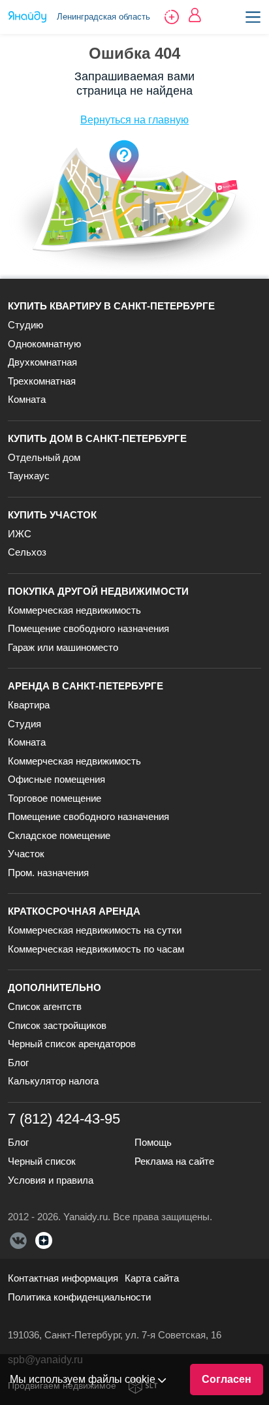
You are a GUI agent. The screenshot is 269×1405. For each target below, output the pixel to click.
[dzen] (43, 1240)
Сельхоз (27, 552)
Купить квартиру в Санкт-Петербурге (111, 305)
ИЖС (19, 533)
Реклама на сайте (174, 1161)
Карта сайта (152, 1278)
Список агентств (45, 1006)
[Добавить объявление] (172, 17)
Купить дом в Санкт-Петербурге (97, 438)
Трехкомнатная (42, 381)
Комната (27, 399)
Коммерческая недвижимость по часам (96, 949)
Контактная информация (63, 1278)
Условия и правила (50, 1180)
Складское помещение (59, 835)
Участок (26, 853)
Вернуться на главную (134, 119)
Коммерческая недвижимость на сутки (95, 930)
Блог (18, 1062)
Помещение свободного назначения (88, 628)
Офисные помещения (56, 779)
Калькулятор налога (53, 1080)
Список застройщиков (57, 1025)
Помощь (153, 1142)
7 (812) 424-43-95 (64, 1119)
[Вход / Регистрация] (195, 15)
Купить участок (52, 514)
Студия (24, 723)
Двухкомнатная (42, 362)
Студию (25, 324)
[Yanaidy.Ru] (27, 17)
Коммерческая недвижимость (74, 610)
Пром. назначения (48, 872)
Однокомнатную (44, 343)
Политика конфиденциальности (79, 1296)
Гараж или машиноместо (63, 647)
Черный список (42, 1161)
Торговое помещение (54, 798)
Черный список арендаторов (72, 1043)
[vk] (18, 1240)
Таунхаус (29, 475)
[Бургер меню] (253, 17)
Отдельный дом (44, 457)
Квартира (29, 704)
